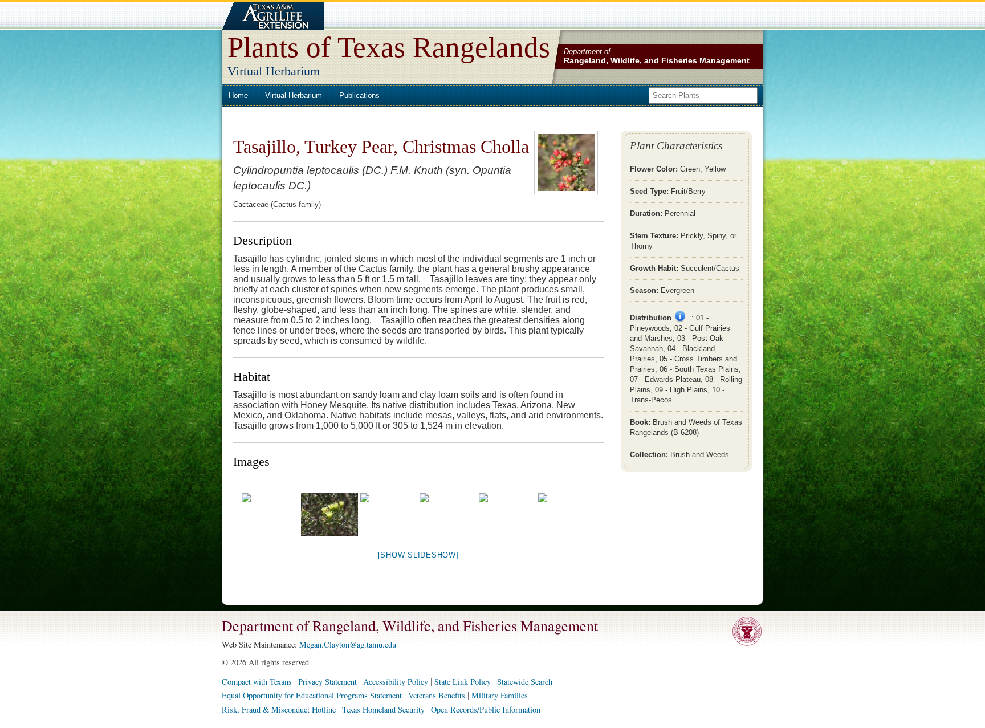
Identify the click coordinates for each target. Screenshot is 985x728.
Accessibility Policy (395, 681)
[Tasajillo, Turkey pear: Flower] (329, 514)
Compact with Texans (257, 681)
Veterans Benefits (436, 695)
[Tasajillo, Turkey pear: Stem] (448, 514)
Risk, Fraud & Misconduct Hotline (279, 709)
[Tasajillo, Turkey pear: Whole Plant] (270, 514)
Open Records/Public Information (485, 709)
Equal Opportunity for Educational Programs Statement (312, 695)
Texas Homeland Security (383, 709)
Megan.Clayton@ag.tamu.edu (347, 644)
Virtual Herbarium (293, 95)
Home (238, 95)
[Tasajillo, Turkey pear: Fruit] (507, 514)
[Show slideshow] (418, 555)
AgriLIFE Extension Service (271, 16)
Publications (359, 95)
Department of (587, 51)
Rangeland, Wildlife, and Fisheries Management (657, 60)
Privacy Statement (327, 681)
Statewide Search (524, 681)
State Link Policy (462, 681)
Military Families (499, 695)
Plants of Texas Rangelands (388, 47)
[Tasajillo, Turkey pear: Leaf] (388, 514)
